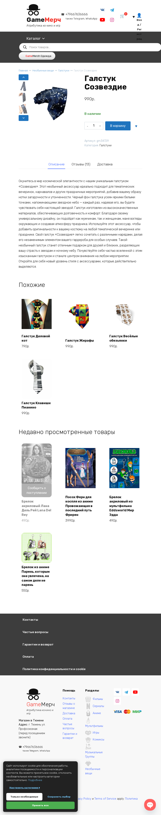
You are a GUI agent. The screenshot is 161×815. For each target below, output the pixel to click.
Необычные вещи (43, 70)
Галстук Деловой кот (36, 338)
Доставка (105, 164)
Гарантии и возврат (38, 644)
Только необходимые (24, 796)
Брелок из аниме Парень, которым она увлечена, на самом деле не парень (36, 576)
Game (44, 19)
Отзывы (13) (81, 164)
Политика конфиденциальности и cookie (54, 669)
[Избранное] (133, 16)
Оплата (28, 656)
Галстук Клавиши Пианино (36, 405)
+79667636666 (81, 16)
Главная (23, 70)
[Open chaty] (150, 805)
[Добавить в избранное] (136, 126)
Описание (56, 164)
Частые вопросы (35, 632)
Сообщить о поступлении (37, 490)
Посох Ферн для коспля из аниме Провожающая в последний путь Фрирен (79, 506)
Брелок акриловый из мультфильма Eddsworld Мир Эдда (121, 506)
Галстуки (63, 70)
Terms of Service (105, 798)
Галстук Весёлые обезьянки (123, 338)
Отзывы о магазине (69, 706)
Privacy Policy (82, 798)
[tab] (56, 164)
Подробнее (35, 780)
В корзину (118, 126)
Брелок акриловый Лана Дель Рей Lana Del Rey (36, 508)
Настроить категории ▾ (24, 787)
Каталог (33, 38)
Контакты (30, 619)
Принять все (40, 805)
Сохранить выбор (59, 796)
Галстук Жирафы (79, 340)
